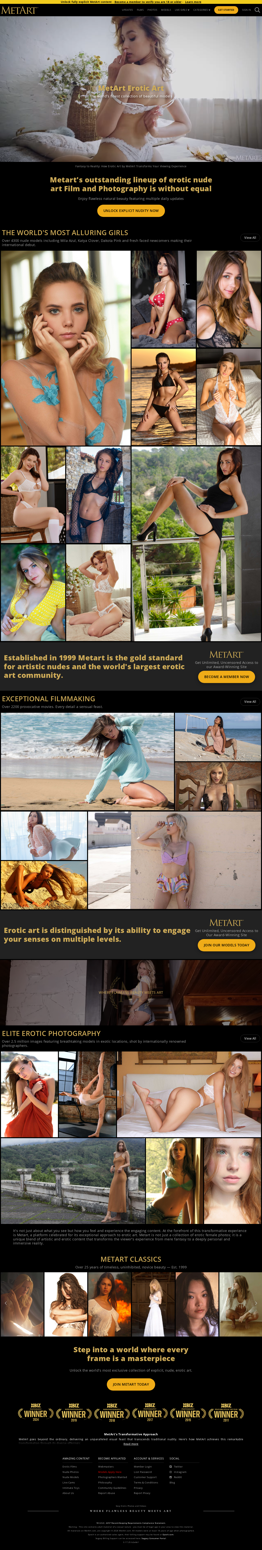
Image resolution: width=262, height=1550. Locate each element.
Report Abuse (106, 1493)
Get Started (226, 10)
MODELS (166, 10)
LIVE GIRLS (181, 10)
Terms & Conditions (146, 1482)
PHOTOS (152, 10)
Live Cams (69, 1482)
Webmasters (106, 1466)
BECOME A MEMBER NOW (226, 676)
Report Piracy (142, 1493)
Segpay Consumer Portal (154, 1538)
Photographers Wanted (112, 1477)
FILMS (140, 10)
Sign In (246, 10)
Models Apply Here (110, 1472)
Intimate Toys (71, 1488)
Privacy (138, 1488)
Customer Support (145, 1477)
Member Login (143, 1466)
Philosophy (105, 1482)
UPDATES (127, 10)
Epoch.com (168, 1534)
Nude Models (71, 1477)
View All (250, 238)
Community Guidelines (112, 1488)
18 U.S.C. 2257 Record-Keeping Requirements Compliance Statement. (131, 1523)
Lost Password (143, 1472)
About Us (68, 1493)
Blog (172, 1482)
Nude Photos (71, 1472)
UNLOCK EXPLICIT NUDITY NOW (131, 210)
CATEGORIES (200, 10)
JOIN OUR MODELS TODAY (227, 945)
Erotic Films (70, 1466)
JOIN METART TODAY (131, 1384)
